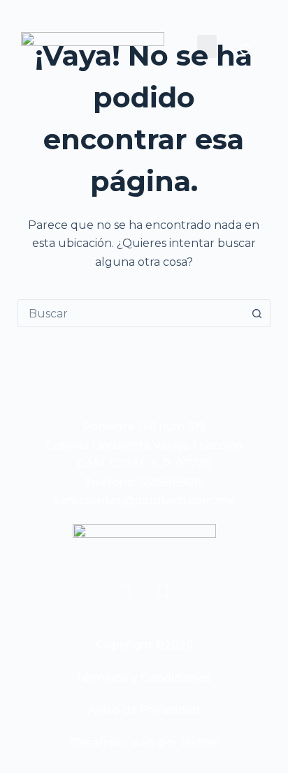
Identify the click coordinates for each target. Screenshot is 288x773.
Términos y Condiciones (143, 677)
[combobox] (131, 313)
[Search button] (256, 313)
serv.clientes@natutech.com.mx (144, 500)
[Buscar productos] (245, 49)
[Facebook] (125, 590)
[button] (207, 46)
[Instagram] (163, 590)
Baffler (200, 742)
